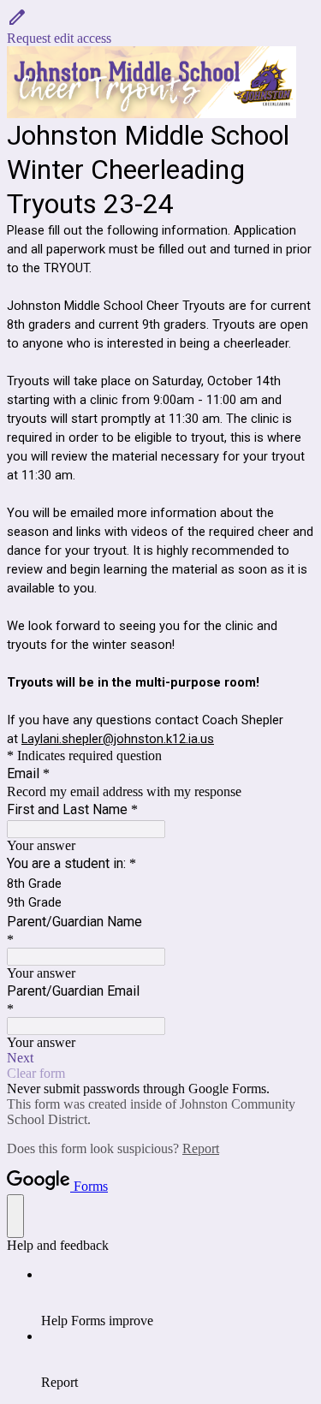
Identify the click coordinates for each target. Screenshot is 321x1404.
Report (200, 1148)
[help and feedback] (15, 1216)
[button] (160, 26)
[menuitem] (177, 1298)
